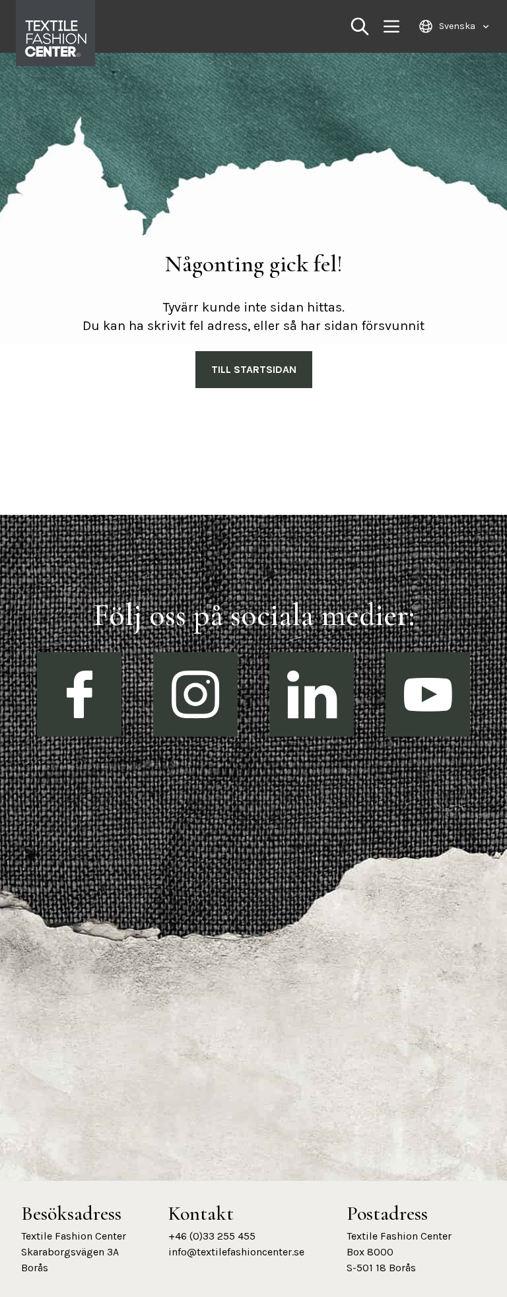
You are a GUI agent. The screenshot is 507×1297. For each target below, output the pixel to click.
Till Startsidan (253, 369)
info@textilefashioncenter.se (236, 1252)
